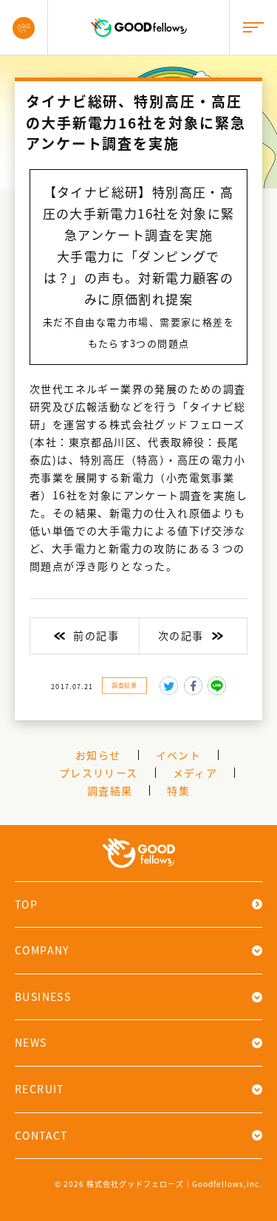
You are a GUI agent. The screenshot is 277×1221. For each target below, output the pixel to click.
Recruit (39, 1088)
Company (42, 950)
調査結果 (124, 684)
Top (26, 904)
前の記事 (96, 635)
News (31, 1042)
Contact (41, 1135)
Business (43, 996)
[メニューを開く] (253, 27)
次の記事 (181, 635)
